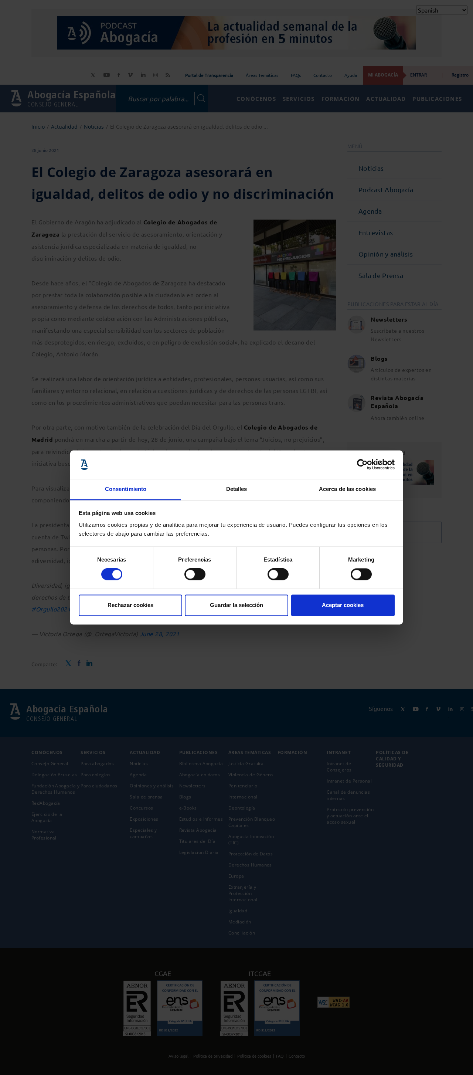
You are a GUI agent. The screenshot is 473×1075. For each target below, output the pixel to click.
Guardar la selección (236, 605)
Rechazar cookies (130, 605)
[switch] (194, 574)
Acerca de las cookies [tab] (347, 489)
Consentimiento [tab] (125, 489)
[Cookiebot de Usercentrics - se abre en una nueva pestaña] (362, 464)
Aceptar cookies (343, 605)
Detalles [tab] (236, 489)
